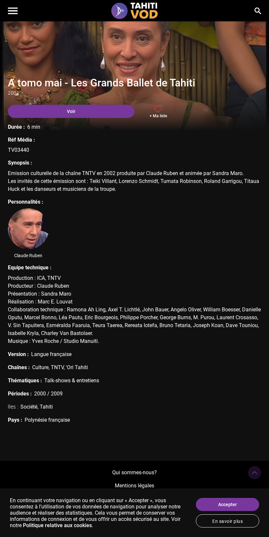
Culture (40, 367)
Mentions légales (134, 485)
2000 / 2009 (48, 394)
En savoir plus (227, 521)
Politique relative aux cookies (57, 525)
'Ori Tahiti (77, 367)
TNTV (57, 367)
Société (28, 407)
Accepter (227, 504)
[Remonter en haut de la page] (254, 472)
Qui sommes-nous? (134, 472)
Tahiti (46, 407)
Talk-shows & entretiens (71, 380)
